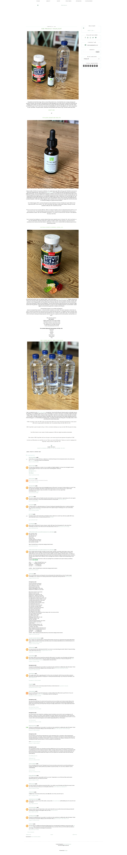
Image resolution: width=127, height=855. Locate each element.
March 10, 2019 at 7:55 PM (34, 474)
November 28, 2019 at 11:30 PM (35, 687)
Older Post (75, 834)
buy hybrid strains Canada (36, 642)
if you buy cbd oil (54, 810)
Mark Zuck (31, 496)
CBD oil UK (32, 460)
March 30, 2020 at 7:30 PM (34, 788)
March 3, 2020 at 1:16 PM (33, 780)
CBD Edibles (31, 473)
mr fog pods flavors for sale (46, 650)
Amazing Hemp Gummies (62, 299)
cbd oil (37, 491)
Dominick (31, 824)
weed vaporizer (68, 576)
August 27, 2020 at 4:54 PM (34, 820)
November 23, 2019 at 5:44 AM (35, 680)
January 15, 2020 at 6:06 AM (34, 730)
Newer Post (28, 834)
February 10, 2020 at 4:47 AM (34, 771)
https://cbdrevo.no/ (33, 677)
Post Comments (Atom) (35, 836)
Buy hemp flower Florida (34, 707)
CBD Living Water (41, 412)
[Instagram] (91, 38)
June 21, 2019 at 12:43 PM (34, 510)
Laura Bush (31, 504)
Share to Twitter (52, 448)
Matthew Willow (32, 457)
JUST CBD (31, 514)
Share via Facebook (42, 448)
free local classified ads (35, 741)
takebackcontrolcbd (33, 799)
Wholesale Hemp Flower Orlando (61, 668)
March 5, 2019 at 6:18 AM (33, 461)
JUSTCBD (51, 517)
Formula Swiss (32, 485)
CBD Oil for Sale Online (36, 508)
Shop (58, 1)
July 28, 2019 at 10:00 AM (33, 569)
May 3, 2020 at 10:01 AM (33, 811)
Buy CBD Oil (31, 472)
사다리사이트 (31, 792)
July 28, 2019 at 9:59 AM (33, 546)
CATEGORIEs (88, 1)
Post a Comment (31, 832)
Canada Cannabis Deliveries (35, 638)
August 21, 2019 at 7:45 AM (34, 643)
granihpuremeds (32, 815)
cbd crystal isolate (56, 800)
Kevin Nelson (32, 673)
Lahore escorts (32, 770)
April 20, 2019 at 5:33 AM (33, 492)
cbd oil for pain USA (62, 499)
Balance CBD (31, 469)
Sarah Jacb (31, 573)
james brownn (32, 465)
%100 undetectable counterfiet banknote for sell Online (41, 532)
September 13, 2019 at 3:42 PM (35, 652)
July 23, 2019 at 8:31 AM (33, 528)
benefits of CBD (40, 694)
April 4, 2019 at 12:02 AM (33, 482)
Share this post (61, 448)
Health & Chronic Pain (35, 451)
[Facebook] (86, 38)
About (48, 1)
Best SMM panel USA (33, 755)
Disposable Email (32, 775)
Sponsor (78, 1)
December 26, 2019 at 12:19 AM (35, 721)
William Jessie (32, 647)
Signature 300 (50, 192)
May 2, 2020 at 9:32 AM (33, 803)
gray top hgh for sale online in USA (62, 818)
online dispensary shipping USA (60, 786)
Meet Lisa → (91, 30)
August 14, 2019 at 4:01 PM (34, 634)
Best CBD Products (32, 470)
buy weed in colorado (63, 685)
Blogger (65, 850)
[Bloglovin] (96, 38)
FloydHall (31, 684)
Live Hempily (31, 523)
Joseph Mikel (31, 655)
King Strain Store (33, 725)
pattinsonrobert (32, 807)
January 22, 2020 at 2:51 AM (34, 759)
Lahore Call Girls (32, 763)
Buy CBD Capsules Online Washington (62, 728)
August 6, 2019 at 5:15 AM (34, 578)
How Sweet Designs (67, 844)
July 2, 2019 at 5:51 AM (33, 519)
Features (68, 1)
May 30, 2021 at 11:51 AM (34, 829)
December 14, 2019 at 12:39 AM (35, 695)
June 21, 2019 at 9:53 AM (33, 500)
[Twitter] (93, 38)
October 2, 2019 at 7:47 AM (34, 661)
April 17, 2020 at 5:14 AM (33, 795)
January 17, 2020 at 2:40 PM (34, 743)
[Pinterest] (88, 38)
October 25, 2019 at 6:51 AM (34, 669)
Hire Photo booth (32, 720)
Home (38, 1)
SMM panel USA (32, 758)
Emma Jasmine (32, 478)
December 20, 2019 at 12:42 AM (35, 708)
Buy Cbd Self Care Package (63, 526)
